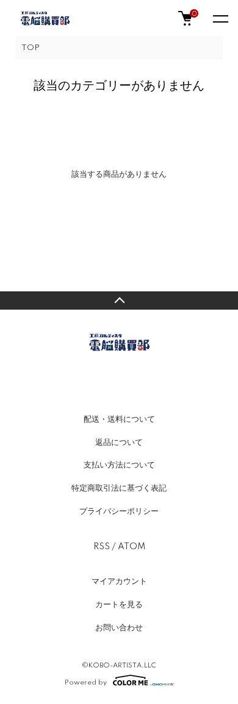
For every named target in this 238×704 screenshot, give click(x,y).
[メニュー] (219, 18)
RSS (101, 546)
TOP (30, 48)
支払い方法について (119, 465)
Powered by (86, 682)
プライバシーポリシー (119, 511)
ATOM (131, 546)
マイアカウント (119, 581)
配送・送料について (119, 419)
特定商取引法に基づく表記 (119, 488)
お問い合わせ (119, 628)
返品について (119, 442)
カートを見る (119, 604)
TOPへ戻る (119, 300)
